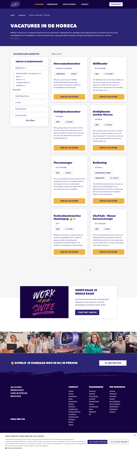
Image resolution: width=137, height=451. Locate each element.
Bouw (91, 409)
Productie (92, 391)
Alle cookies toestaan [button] (98, 442)
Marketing (92, 412)
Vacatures (39, 4)
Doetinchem (72, 401)
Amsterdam (72, 396)
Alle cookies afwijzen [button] (119, 442)
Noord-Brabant (114, 401)
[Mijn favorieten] (106, 4)
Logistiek (92, 399)
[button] (46, 448)
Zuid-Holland (114, 406)
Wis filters (30, 120)
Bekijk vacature (69, 97)
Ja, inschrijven (113, 363)
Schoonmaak (93, 396)
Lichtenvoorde (73, 417)
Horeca (91, 404)
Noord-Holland (114, 404)
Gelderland (113, 409)
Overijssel (112, 396)
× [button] (134, 435)
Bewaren (83, 60)
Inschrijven (116, 4)
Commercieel (93, 406)
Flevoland (112, 394)
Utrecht (112, 399)
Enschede (71, 406)
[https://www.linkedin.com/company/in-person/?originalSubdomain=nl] (18, 424)
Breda (70, 399)
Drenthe (112, 391)
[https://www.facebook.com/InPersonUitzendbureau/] (12, 424)
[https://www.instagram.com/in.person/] (23, 424)
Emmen (71, 404)
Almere (71, 394)
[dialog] (68, 442)
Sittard (70, 424)
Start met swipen (87, 312)
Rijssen (70, 422)
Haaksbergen (73, 409)
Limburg (112, 412)
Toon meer (14, 38)
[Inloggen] (126, 4)
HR (90, 414)
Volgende (96, 270)
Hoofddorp (72, 414)
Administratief (94, 401)
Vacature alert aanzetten (26, 54)
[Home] (15, 4)
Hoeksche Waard (74, 412)
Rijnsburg (71, 419)
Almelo (71, 391)
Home (12, 15)
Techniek (92, 394)
